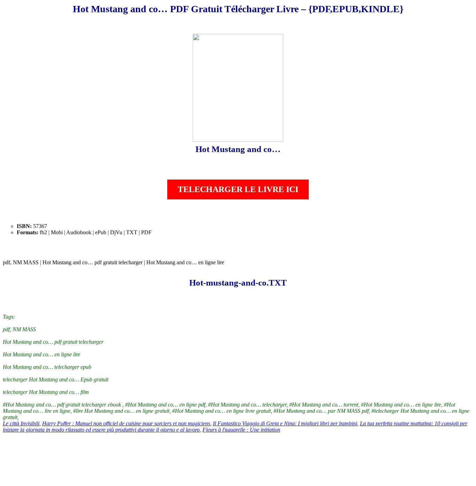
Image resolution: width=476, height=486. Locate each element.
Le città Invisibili (21, 423)
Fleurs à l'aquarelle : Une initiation (241, 430)
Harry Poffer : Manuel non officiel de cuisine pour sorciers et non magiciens (126, 423)
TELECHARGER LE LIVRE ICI (238, 189)
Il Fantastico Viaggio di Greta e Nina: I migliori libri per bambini (285, 423)
